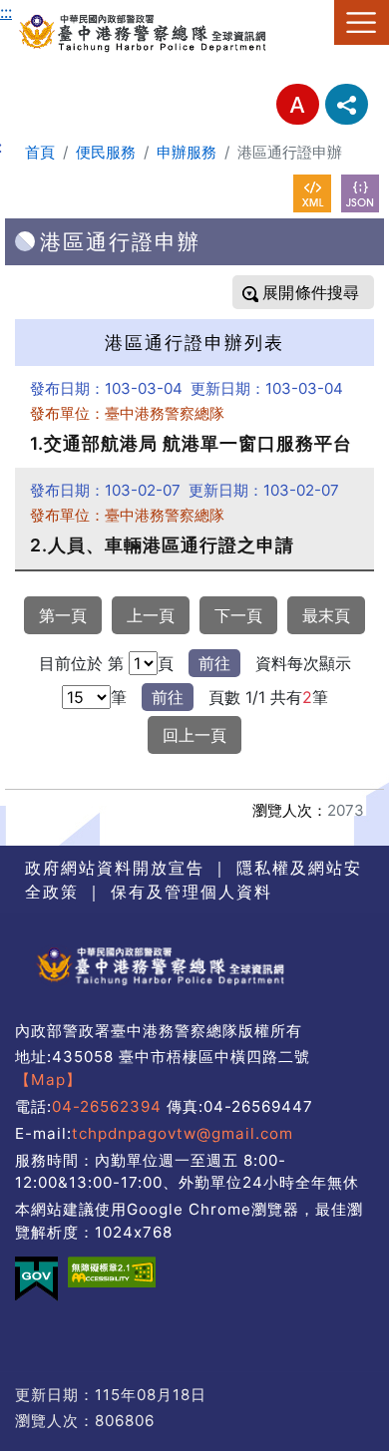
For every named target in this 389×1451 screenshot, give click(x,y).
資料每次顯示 (303, 663)
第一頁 (63, 615)
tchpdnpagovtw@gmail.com (182, 1133)
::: (6, 12)
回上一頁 (194, 735)
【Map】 (48, 1079)
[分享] (346, 104)
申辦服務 (186, 152)
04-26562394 (107, 1106)
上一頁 (151, 615)
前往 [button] (214, 663)
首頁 (40, 152)
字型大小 (297, 104)
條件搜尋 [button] (324, 292)
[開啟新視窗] (312, 193)
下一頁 (238, 615)
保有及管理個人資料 (188, 892)
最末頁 (326, 615)
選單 (361, 22)
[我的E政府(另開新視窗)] (36, 1279)
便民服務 (106, 152)
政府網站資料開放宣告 (114, 868)
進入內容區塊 (48, 12)
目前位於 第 (81, 663)
